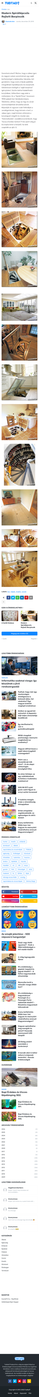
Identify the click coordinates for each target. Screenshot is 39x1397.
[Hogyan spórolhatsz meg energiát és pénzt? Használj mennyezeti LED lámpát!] (9, 1030)
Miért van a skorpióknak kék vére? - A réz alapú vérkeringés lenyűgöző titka (26, 764)
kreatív (18, 592)
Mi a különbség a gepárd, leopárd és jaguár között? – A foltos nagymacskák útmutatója (27, 971)
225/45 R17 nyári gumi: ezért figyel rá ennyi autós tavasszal (27, 789)
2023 (19, 1139)
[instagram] (24, 1381)
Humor (4, 1258)
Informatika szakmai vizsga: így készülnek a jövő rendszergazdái (19, 683)
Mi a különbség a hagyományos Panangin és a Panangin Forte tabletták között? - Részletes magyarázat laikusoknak (27, 1000)
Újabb (5, 639)
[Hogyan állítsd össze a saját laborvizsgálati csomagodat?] (9, 751)
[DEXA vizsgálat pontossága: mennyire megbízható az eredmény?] (9, 739)
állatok (16, 845)
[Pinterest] (26, 597)
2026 (19, 1129)
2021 (19, 1145)
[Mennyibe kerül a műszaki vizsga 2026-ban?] (9, 984)
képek (13, 592)
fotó (12, 869)
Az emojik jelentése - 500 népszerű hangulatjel (16, 935)
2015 (19, 1158)
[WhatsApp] (17, 597)
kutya (26, 865)
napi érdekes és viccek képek (12, 849)
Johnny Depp (30, 881)
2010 (19, 1174)
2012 (19, 1167)
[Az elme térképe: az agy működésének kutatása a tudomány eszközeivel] (9, 777)
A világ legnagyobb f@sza (26, 958)
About (16, 1393)
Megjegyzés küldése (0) (19, 634)
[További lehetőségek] (4, 602)
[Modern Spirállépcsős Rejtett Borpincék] (29, 616)
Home (10, 1393)
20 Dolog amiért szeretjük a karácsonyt (25, 1044)
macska (23, 861)
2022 (19, 1142)
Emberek (4, 1246)
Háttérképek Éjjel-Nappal (10, 1302)
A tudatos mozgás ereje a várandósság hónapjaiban (26, 802)
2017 (19, 1151)
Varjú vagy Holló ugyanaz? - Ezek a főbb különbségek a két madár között (26, 946)
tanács (5, 861)
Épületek (4, 1249)
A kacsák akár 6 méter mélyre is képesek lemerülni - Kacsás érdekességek (27, 1056)
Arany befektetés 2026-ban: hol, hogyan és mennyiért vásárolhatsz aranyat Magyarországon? (27, 827)
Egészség (5, 1243)
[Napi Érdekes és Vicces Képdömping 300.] (9, 1116)
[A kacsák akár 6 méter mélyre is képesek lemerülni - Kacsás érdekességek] (9, 1056)
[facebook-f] (10, 1381)
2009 (19, 1177)
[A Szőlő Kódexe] (10, 616)
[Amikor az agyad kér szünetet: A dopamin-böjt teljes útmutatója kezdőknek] (9, 714)
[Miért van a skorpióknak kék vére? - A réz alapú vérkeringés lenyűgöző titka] (9, 763)
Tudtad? (27, 1390)
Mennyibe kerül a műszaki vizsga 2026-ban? (27, 984)
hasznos (27, 857)
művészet (27, 853)
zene (30, 869)
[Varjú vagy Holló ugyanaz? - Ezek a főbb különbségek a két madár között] (9, 946)
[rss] (29, 1381)
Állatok (4, 1240)
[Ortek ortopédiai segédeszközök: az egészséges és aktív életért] (9, 814)
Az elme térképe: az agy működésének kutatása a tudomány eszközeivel (27, 777)
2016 (19, 1155)
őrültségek (16, 853)
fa (13, 873)
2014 (19, 1161)
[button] (2, 3)
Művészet (5, 1264)
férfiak (20, 873)
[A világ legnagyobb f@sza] (9, 958)
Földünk (28, 849)
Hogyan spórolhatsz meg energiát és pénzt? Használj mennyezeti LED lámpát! (26, 1030)
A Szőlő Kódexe (8, 623)
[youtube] (19, 1381)
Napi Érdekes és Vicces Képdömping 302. (14, 1094)
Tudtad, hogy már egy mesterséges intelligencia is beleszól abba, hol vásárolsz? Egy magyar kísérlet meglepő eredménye (27, 699)
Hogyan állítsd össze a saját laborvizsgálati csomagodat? (27, 751)
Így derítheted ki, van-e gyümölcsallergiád (26, 726)
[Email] (31, 597)
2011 (19, 1171)
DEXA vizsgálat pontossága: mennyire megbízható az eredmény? (27, 738)
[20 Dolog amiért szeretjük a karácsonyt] (9, 1044)
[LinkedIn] (22, 597)
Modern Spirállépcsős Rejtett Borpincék (28, 625)
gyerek (5, 869)
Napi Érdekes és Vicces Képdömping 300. (26, 1116)
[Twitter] (13, 597)
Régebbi (33, 639)
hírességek (21, 869)
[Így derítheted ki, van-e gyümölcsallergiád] (9, 726)
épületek (14, 861)
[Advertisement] (19, 49)
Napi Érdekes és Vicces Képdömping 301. (26, 1104)
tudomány (17, 857)
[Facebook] (9, 597)
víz (13, 865)
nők (19, 865)
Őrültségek (5, 1267)
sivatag (22, 877)
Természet (5, 1271)
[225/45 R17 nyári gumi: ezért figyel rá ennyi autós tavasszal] (9, 789)
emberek (22, 841)
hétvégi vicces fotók (10, 877)
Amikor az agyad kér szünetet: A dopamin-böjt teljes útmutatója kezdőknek (27, 714)
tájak (27, 873)
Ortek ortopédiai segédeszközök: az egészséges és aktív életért (26, 814)
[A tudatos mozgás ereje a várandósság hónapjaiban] (9, 802)
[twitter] (15, 1381)
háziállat (6, 865)
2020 (19, 1148)
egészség (6, 853)
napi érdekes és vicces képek (12, 881)
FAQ (30, 1393)
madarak (6, 873)
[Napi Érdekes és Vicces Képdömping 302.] (19, 1077)
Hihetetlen (5, 1255)
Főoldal (4, 9)
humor (5, 841)
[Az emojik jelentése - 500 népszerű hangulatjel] (19, 919)
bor (9, 9)
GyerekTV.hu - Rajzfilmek (10, 1299)
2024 (19, 1135)
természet (6, 845)
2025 (19, 1132)
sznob (24, 592)
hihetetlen (6, 857)
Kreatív (4, 1261)
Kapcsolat (23, 1393)
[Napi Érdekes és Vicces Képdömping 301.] (9, 1104)
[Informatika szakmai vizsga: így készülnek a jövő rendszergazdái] (19, 665)
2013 (19, 1164)
